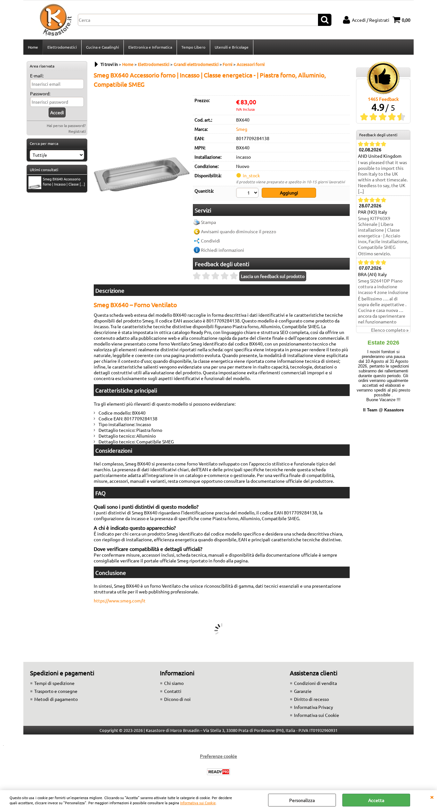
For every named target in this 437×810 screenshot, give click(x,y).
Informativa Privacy (313, 707)
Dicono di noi (177, 699)
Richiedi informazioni (222, 250)
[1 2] (248, 193)
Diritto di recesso (311, 699)
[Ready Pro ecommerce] (218, 771)
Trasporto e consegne (55, 691)
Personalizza (302, 800)
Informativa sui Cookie (198, 802)
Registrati (77, 131)
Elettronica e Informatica (150, 47)
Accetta (376, 800)
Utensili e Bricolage (232, 47)
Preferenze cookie (218, 756)
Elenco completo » (390, 330)
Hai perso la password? (66, 125)
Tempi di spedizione (54, 683)
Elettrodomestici (62, 47)
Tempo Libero (193, 47)
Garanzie (303, 691)
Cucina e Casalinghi (102, 47)
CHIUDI (432, 796)
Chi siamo (174, 683)
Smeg (241, 129)
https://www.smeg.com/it (120, 600)
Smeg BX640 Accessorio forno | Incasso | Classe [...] (64, 181)
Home (33, 47)
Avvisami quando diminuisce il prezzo (238, 231)
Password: (40, 93)
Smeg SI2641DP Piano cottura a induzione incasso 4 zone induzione (383, 286)
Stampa (208, 222)
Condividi (210, 240)
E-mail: (37, 75)
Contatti (172, 691)
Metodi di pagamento (56, 699)
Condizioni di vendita (315, 683)
